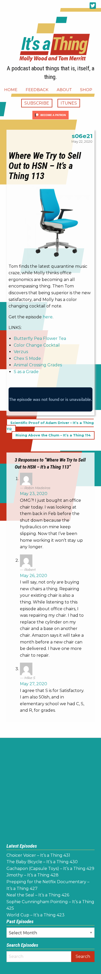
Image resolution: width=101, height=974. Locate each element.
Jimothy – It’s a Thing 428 (32, 875)
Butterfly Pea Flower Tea (40, 338)
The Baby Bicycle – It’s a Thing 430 (42, 861)
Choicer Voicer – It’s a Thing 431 (38, 855)
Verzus (21, 351)
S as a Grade (26, 371)
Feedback (37, 89)
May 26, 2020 (33, 575)
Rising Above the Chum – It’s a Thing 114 (53, 435)
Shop (86, 89)
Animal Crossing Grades (38, 364)
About (64, 89)
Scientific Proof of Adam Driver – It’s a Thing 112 (50, 426)
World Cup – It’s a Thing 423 (35, 915)
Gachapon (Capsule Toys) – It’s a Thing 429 (50, 868)
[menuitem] (10, 90)
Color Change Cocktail (37, 345)
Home (10, 89)
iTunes (69, 103)
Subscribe (36, 103)
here (48, 316)
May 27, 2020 (33, 683)
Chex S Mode (27, 358)
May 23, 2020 (33, 493)
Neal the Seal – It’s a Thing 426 (37, 895)
